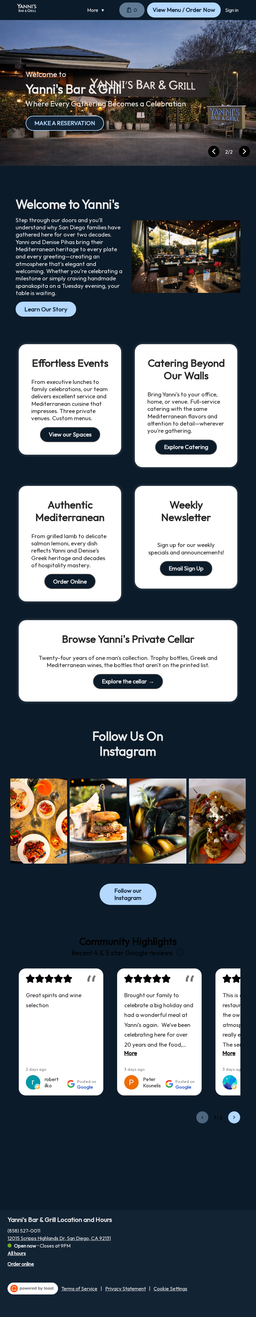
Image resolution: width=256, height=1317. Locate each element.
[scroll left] (202, 1117)
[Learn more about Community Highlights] (180, 952)
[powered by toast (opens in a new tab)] (32, 1288)
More (130, 1053)
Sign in (232, 10)
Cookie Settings (170, 1288)
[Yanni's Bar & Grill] (27, 8)
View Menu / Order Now (184, 9)
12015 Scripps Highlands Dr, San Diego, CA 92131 (59, 1238)
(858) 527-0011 (23, 1231)
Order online (20, 1264)
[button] (97, 10)
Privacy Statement (125, 1288)
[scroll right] (234, 1117)
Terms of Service (79, 1288)
